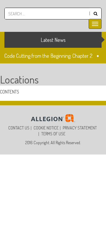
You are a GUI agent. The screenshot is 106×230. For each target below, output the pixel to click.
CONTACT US (18, 127)
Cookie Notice (46, 127)
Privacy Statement (80, 127)
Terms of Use (53, 133)
